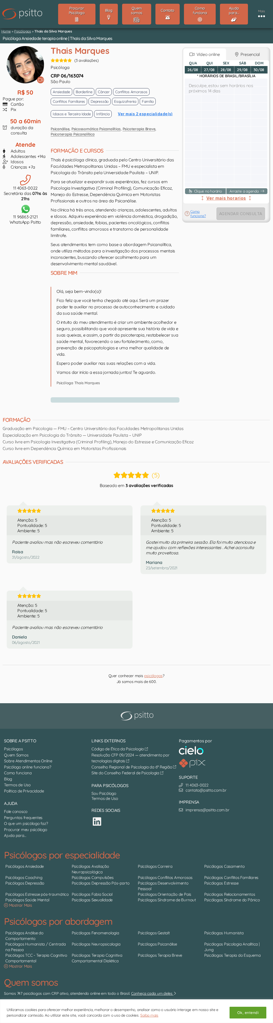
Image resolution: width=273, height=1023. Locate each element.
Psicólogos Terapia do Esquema (232, 955)
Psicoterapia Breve (139, 128)
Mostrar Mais (20, 905)
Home (6, 31)
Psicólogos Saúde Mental (27, 899)
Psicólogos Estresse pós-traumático (37, 894)
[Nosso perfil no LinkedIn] (97, 821)
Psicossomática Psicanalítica (96, 128)
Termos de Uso (17, 784)
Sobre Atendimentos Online (28, 760)
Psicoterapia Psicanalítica (73, 134)
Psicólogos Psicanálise (157, 944)
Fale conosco (15, 811)
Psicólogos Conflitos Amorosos (165, 877)
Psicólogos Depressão (24, 883)
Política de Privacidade (24, 790)
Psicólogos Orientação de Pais (164, 894)
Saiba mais (149, 1015)
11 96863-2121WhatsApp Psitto (25, 219)
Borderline (84, 91)
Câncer (104, 91)
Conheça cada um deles (152, 993)
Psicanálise (60, 128)
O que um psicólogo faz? (26, 823)
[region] (136, 1011)
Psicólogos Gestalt (154, 932)
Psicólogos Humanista (224, 932)
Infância (102, 114)
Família (148, 101)
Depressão (100, 101)
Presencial (249, 54)
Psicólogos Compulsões (93, 877)
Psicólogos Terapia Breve (160, 955)
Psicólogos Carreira (155, 866)
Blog (8, 778)
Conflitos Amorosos (131, 91)
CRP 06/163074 (67, 76)
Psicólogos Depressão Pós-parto (101, 883)
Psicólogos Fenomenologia (95, 932)
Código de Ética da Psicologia (118, 748)
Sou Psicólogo (103, 793)
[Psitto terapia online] (138, 716)
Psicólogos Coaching (23, 877)
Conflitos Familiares (69, 101)
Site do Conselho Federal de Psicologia (125, 772)
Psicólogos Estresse (221, 883)
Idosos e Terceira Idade (72, 114)
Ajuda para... (15, 835)
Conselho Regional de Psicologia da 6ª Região (132, 767)
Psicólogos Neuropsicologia (96, 944)
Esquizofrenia (125, 101)
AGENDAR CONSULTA (240, 213)
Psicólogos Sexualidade (92, 899)
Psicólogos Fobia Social (92, 894)
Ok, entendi (248, 1012)
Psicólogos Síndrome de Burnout (167, 899)
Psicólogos (22, 31)
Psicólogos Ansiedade (24, 866)
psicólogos (153, 675)
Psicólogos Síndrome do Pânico (232, 899)
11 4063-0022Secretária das (25, 193)
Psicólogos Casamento (224, 866)
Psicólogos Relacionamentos (229, 894)
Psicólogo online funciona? (27, 767)
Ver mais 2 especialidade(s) (145, 114)
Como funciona (18, 772)
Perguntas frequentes (23, 817)
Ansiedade (61, 91)
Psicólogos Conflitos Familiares (231, 877)
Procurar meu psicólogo (25, 829)
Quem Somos (16, 755)
